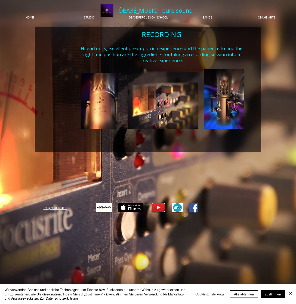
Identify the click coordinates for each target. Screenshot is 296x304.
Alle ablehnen (244, 294)
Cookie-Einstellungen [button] (210, 294)
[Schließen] (290, 294)
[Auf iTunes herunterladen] (130, 207)
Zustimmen (273, 294)
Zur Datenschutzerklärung (59, 298)
